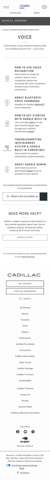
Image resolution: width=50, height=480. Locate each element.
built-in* (32, 123)
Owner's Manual (28, 257)
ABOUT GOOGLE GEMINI (31, 164)
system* (31, 132)
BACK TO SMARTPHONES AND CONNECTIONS (21, 30)
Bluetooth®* (40, 105)
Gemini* (30, 171)
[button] (40, 105)
